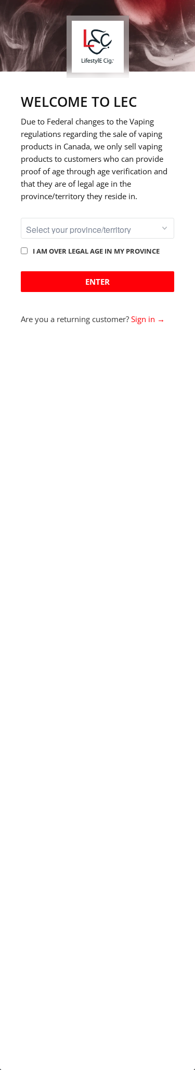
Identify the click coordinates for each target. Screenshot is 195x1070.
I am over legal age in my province (96, 251)
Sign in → (148, 319)
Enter (97, 281)
